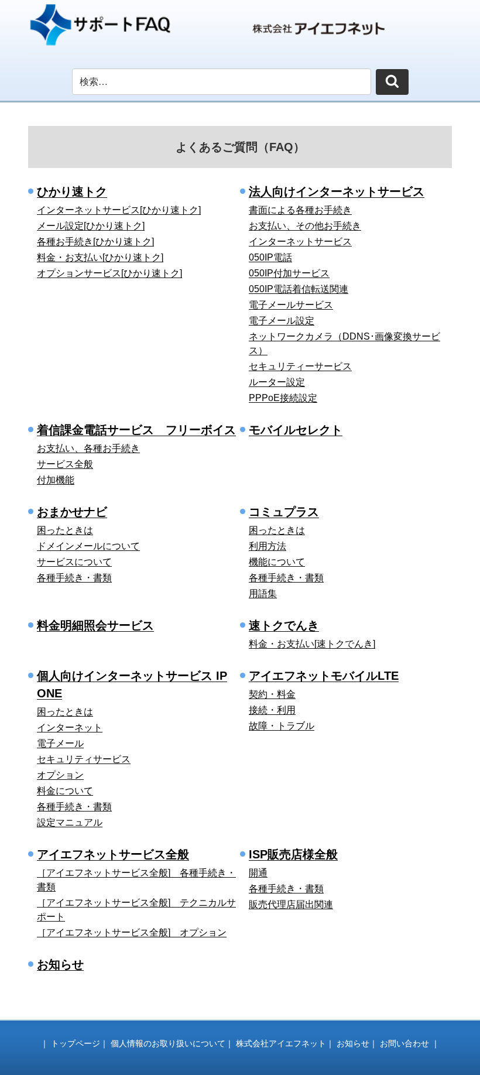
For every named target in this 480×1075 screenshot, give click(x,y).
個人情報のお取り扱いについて (168, 1043)
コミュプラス (284, 511)
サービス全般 (65, 464)
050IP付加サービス (289, 273)
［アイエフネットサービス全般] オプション (132, 932)
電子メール (60, 743)
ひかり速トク (72, 191)
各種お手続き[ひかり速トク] (95, 242)
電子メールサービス (291, 305)
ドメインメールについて (88, 546)
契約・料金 (272, 694)
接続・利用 (272, 710)
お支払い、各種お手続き (88, 448)
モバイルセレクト (295, 429)
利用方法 (267, 546)
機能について (277, 562)
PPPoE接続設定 (283, 398)
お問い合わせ (404, 1043)
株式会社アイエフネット (281, 1043)
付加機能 (55, 480)
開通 (258, 873)
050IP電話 (270, 257)
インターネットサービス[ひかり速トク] (119, 210)
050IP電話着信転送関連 (298, 289)
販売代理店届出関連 (291, 904)
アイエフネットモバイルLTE (324, 675)
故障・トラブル (281, 726)
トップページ (75, 1043)
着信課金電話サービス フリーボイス (136, 429)
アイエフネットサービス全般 (113, 854)
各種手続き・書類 (74, 578)
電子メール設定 (281, 321)
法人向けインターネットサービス (336, 191)
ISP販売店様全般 (293, 854)
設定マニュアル (69, 822)
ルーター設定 (277, 382)
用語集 (263, 593)
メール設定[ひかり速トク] (91, 226)
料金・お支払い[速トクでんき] (312, 644)
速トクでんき (284, 625)
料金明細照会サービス (95, 625)
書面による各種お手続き (300, 210)
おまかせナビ (72, 511)
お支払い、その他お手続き (305, 226)
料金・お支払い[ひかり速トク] (100, 257)
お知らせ (60, 964)
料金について (65, 791)
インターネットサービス (300, 242)
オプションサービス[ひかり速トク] (109, 273)
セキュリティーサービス (300, 366)
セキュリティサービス (84, 759)
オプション (60, 775)
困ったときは (65, 530)
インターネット (69, 727)
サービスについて (74, 562)
